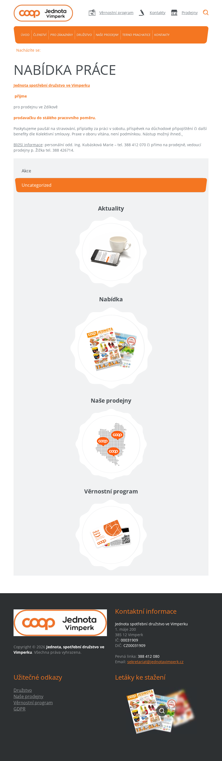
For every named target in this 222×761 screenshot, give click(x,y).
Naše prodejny (107, 35)
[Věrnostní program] (111, 535)
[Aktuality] (111, 252)
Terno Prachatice (136, 35)
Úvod (25, 35)
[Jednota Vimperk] (43, 13)
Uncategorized (36, 185)
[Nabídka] (111, 348)
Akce (26, 171)
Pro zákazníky (61, 35)
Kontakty (157, 12)
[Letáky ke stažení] (161, 710)
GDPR (19, 709)
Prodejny (190, 12)
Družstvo (84, 35)
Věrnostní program (116, 12)
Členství (40, 35)
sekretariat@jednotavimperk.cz (155, 661)
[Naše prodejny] (111, 444)
